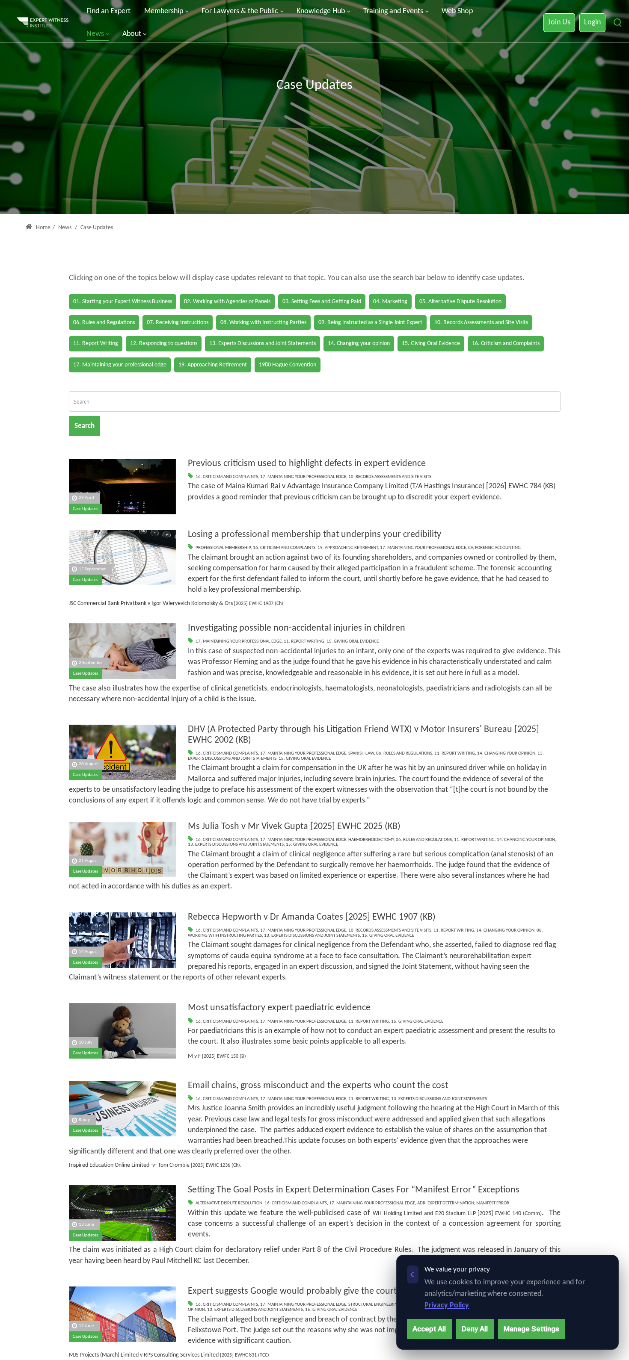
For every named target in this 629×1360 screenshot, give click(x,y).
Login (592, 22)
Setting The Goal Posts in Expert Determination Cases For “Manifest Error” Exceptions (353, 1190)
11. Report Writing (304, 641)
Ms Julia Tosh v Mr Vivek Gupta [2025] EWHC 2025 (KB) (294, 827)
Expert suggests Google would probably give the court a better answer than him (343, 1291)
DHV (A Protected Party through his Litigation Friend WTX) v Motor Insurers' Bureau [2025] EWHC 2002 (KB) (363, 735)
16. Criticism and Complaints (227, 477)
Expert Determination (450, 1203)
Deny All (475, 1329)
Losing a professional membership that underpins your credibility (314, 535)
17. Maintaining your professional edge (303, 477)
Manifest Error (492, 1203)
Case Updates (85, 509)
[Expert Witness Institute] (42, 23)
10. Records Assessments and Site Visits (389, 477)
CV (470, 548)
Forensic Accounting (498, 548)
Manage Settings (531, 1329)
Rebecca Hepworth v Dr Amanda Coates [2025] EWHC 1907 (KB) (312, 917)
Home (42, 227)
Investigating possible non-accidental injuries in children (296, 628)
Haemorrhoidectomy (371, 840)
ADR (421, 1203)
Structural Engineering (374, 1304)
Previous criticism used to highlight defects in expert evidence (307, 464)
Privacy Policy (446, 1305)
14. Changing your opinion (506, 753)
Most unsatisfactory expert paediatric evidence (279, 1008)
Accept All (429, 1329)
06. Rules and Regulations (404, 753)
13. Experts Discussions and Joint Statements (236, 844)
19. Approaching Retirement (347, 548)
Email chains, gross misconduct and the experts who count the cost (318, 1086)
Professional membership (223, 548)
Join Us (559, 22)
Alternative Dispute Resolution (229, 1203)
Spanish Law (361, 753)
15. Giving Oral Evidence (352, 641)
